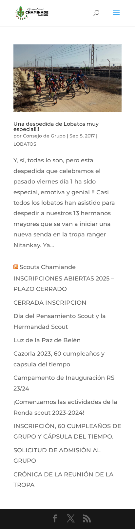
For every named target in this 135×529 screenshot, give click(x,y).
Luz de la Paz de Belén (47, 340)
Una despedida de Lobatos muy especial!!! (56, 126)
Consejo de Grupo (44, 136)
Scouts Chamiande (48, 267)
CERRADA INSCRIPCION (50, 302)
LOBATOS (24, 144)
